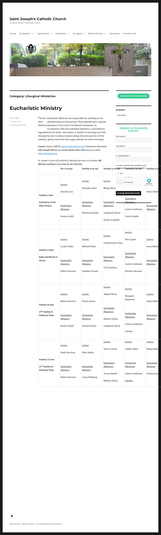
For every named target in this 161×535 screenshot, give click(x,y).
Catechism (60, 33)
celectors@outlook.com (73, 146)
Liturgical (77, 33)
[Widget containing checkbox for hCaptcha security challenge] (135, 182)
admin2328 (14, 118)
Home (13, 33)
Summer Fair (129, 33)
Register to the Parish (133, 96)
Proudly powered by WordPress (49, 524)
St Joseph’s (25, 33)
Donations (114, 33)
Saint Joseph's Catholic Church (38, 19)
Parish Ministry (95, 33)
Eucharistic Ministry (36, 108)
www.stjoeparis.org (47, 153)
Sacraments (43, 33)
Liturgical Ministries (18, 125)
